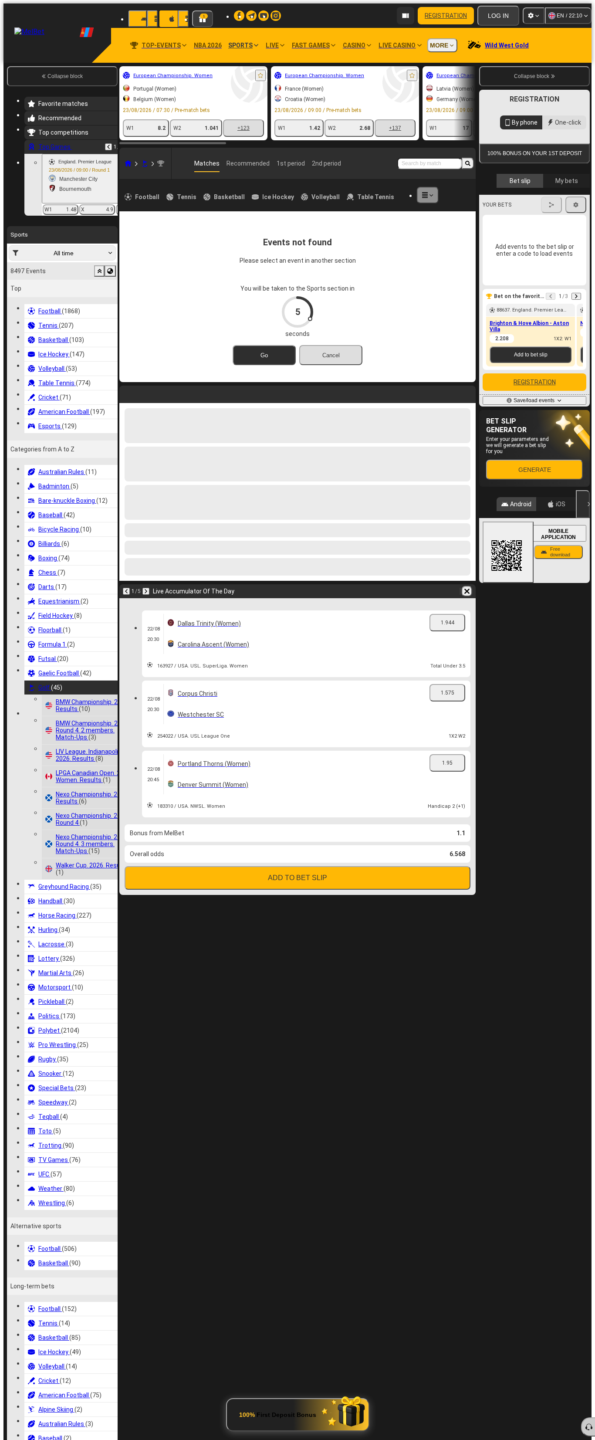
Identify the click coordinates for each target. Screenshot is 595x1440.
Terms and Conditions (538, 253)
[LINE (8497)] (33, 163)
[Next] (278, 392)
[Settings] (533, 15)
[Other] (442, 195)
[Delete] (467, 392)
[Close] (583, 648)
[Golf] (49, 163)
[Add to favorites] (165, 75)
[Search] (468, 163)
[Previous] (258, 392)
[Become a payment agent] (405, 15)
